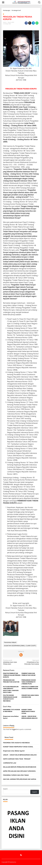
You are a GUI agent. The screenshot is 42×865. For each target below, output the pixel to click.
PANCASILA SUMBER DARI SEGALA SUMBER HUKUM (30, 687)
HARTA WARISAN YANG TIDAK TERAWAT (16, 759)
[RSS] (21, 655)
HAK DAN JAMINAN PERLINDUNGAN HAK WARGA (19, 779)
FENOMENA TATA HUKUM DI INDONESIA (11, 710)
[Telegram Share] (33, 23)
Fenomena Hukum (10, 642)
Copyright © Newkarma (9, 862)
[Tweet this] (29, 23)
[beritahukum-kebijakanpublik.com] (21, 2)
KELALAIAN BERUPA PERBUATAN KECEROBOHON (19, 767)
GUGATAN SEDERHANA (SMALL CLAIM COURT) (20, 646)
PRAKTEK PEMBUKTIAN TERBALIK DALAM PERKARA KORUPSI (11, 675)
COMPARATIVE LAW (9, 763)
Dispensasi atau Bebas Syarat (14, 751)
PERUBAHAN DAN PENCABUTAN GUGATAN (11, 681)
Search (5, 789)
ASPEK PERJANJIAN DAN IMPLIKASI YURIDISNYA (19, 771)
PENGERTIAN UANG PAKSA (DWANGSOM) (30, 696)
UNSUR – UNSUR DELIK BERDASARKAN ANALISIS (30, 717)
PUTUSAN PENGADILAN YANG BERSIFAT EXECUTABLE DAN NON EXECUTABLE (10, 689)
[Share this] (26, 23)
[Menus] (3, 2)
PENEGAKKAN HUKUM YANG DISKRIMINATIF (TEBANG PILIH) (29, 682)
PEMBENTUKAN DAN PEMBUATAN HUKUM (28, 674)
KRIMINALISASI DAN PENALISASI (10, 662)
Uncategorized (16, 10)
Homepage (6, 10)
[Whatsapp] (36, 23)
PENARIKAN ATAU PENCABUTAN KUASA (31, 662)
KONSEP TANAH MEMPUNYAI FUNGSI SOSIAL (28, 711)
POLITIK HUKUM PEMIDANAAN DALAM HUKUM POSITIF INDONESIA (10, 698)
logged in (15, 729)
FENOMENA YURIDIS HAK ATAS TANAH (16, 775)
